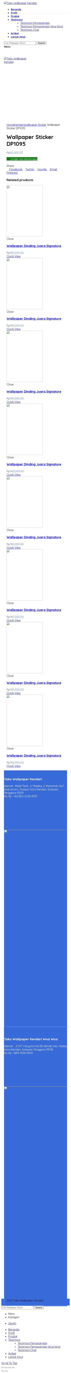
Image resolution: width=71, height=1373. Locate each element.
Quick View (14, 256)
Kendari (19, 124)
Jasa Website (53, 1300)
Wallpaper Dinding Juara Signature (34, 246)
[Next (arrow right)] (6, 1370)
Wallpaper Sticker (35, 124)
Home (10, 124)
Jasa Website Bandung (19, 1304)
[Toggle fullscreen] (9, 1367)
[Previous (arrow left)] (2, 1370)
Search (38, 1307)
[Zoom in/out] (13, 1367)
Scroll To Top (9, 1363)
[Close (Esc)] (2, 1367)
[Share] (6, 1367)
